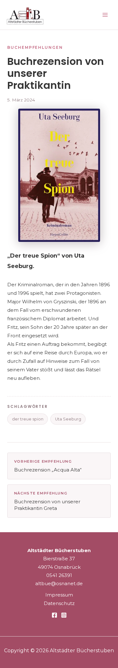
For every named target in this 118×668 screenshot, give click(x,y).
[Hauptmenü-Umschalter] (105, 15)
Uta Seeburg (68, 419)
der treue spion (27, 419)
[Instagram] (64, 615)
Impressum (59, 595)
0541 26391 (59, 575)
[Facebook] (54, 615)
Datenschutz (59, 603)
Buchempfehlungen (35, 47)
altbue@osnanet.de (59, 583)
